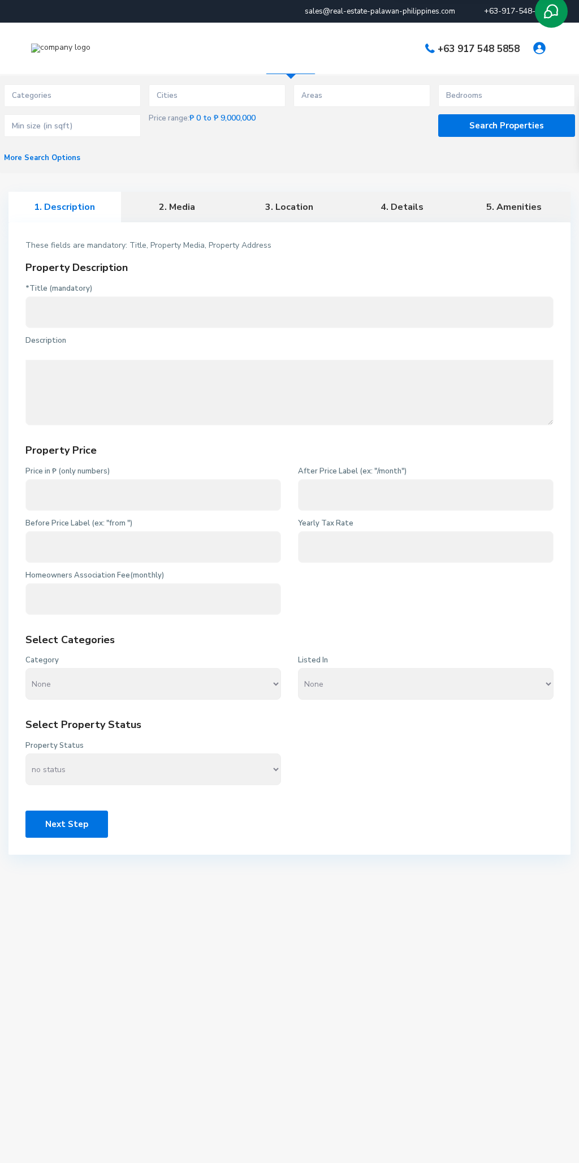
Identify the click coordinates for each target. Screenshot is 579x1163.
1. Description (64, 207)
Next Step (66, 824)
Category (42, 660)
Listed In (313, 660)
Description (45, 340)
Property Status (54, 746)
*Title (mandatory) (58, 288)
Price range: (169, 118)
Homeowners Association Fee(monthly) (94, 575)
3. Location (289, 207)
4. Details (402, 207)
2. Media (177, 207)
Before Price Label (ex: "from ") (78, 523)
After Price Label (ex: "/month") (352, 471)
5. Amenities (514, 207)
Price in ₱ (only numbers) (67, 471)
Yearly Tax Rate (325, 523)
